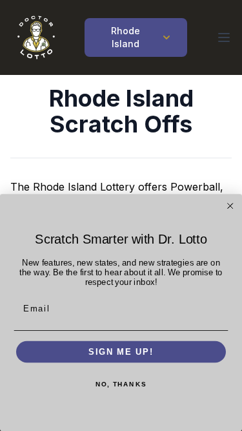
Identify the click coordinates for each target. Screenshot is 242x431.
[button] (224, 37)
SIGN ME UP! (121, 351)
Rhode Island (125, 37)
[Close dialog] (230, 206)
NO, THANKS (121, 384)
